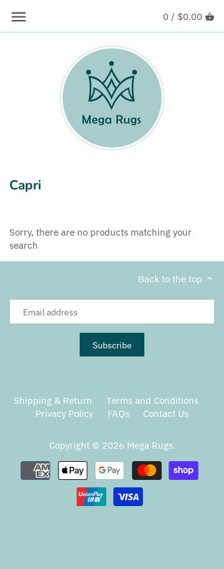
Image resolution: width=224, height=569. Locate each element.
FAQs (118, 413)
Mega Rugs (150, 445)
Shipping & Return (53, 400)
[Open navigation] (18, 16)
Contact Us (166, 413)
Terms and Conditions (152, 400)
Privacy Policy (64, 413)
